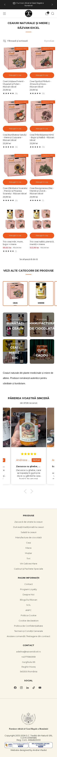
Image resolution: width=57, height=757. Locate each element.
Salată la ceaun (28, 532)
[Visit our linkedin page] (28, 688)
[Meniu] (4, 13)
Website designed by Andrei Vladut (28, 750)
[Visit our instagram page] (21, 688)
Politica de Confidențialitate (28, 626)
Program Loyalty (28, 589)
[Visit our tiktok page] (34, 688)
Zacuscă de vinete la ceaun (28, 522)
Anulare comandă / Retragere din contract (28, 636)
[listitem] (28, 4)
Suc (29, 558)
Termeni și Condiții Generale (28, 631)
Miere (28, 548)
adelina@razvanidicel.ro (28, 651)
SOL (28, 605)
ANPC (28, 610)
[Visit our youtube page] (40, 688)
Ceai (28, 542)
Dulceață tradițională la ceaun (28, 527)
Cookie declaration (28, 620)
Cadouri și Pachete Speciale (28, 568)
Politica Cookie (28, 615)
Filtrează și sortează (17, 41)
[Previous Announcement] (5, 4)
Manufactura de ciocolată (28, 537)
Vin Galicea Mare (28, 563)
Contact (28, 584)
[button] (26, 491)
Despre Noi (28, 594)
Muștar (28, 553)
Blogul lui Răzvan (28, 599)
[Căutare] (52, 13)
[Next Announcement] (52, 4)
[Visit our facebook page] (15, 688)
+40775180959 (28, 657)
